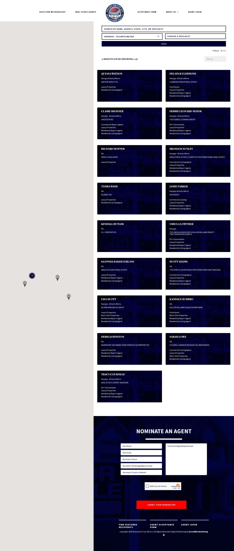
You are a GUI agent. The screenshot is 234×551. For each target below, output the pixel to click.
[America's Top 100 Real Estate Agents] (115, 13)
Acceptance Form (147, 12)
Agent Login (195, 12)
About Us (171, 12)
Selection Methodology (52, 12)
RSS (224, 50)
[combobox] (195, 36)
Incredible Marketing (198, 531)
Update (164, 44)
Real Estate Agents (85, 12)
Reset (216, 50)
